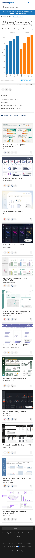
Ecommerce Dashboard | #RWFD (14, 378)
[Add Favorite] (31, 152)
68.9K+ (29, 340)
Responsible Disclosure (18, 543)
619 (15, 419)
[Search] (3, 7)
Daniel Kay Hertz (18, 17)
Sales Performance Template (13, 211)
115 (15, 486)
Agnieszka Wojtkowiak (9, 282)
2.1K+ (29, 440)
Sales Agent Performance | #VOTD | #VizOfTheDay (15, 279)
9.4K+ (29, 207)
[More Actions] (32, 17)
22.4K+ (29, 240)
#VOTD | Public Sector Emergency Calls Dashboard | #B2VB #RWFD (17, 312)
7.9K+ (29, 273)
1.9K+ (16, 352)
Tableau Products (22, 533)
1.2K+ (29, 373)
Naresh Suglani (7, 416)
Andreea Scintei (7, 180)
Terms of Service (13, 540)
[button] (13, 551)
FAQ (11, 533)
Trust (4, 533)
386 (15, 519)
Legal (5, 540)
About (15, 533)
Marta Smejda (7, 214)
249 (15, 185)
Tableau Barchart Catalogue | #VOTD (16, 345)
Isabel (4, 149)
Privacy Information (25, 540)
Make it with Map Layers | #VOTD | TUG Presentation (17, 479)
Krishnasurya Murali (8, 380)
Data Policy (6, 543)
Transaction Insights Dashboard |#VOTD (17, 445)
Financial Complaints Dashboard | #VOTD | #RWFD (15, 512)
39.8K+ (29, 507)
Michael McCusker (8, 482)
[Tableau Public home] (8, 3)
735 (15, 319)
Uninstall (29, 543)
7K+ (30, 473)
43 (15, 219)
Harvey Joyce (6, 515)
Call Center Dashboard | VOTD (13, 245)
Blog (8, 533)
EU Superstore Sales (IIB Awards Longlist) (14, 412)
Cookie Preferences (9, 546)
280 (16, 152)
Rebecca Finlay (7, 315)
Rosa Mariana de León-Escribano (11, 347)
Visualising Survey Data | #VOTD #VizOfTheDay (14, 146)
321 (15, 252)
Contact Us (17, 536)
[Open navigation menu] (32, 3)
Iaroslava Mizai (7, 247)
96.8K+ (29, 307)
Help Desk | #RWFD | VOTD (12, 178)
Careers (30, 533)
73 (15, 285)
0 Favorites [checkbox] (6, 99)
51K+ (29, 407)
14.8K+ (29, 140)
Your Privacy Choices (25, 546)
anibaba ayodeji (7, 447)
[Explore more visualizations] (28, 2)
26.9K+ (29, 173)
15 (15, 452)
